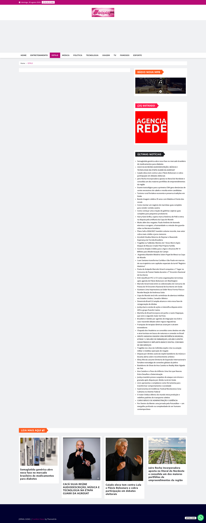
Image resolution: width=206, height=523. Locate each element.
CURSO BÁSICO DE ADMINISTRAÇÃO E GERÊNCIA (157, 400)
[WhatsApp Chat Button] (200, 517)
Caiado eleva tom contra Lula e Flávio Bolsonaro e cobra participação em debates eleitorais (123, 489)
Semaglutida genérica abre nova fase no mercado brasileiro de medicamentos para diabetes (37, 474)
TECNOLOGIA (92, 55)
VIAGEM (106, 55)
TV (115, 55)
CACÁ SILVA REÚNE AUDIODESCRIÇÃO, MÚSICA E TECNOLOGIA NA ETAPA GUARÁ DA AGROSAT (81, 489)
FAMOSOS (124, 55)
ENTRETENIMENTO (39, 55)
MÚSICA (66, 55)
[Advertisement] (103, 36)
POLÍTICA (77, 55)
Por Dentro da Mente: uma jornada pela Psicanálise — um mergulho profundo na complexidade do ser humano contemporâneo (160, 406)
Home (24, 55)
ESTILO (55, 55)
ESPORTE (137, 55)
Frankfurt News (38, 519)
